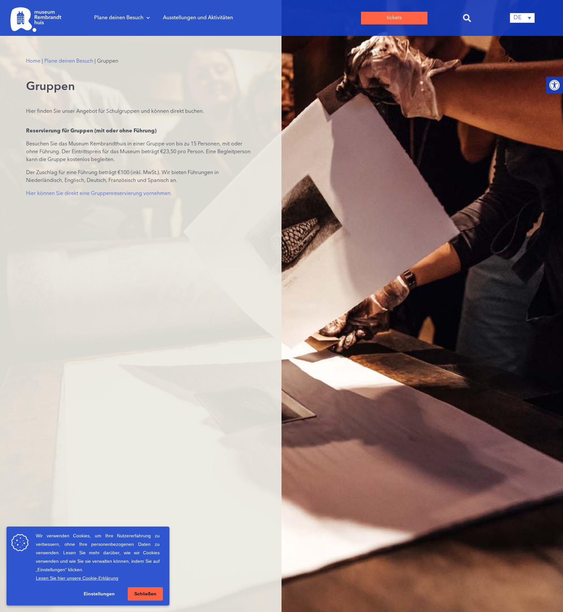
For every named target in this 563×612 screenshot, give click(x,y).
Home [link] (33, 61)
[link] (554, 85)
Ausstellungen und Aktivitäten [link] (198, 18)
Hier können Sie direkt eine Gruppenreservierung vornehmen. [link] (99, 193)
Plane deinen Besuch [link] (118, 18)
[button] (467, 18)
